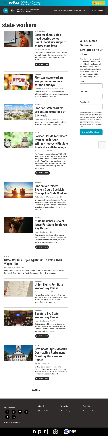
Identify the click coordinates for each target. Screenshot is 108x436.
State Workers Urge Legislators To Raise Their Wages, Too (33, 262)
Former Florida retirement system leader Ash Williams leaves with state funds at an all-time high (51, 141)
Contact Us (64, 406)
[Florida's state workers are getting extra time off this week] (18, 112)
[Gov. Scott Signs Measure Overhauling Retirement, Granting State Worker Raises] (18, 353)
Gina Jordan (38, 151)
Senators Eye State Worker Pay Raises (47, 315)
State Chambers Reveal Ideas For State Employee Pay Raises (51, 224)
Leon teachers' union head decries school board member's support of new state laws (50, 40)
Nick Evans (38, 364)
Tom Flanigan (39, 49)
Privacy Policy (65, 411)
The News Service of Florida (43, 88)
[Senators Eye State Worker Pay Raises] (18, 318)
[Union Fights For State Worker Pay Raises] (18, 289)
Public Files (86, 406)
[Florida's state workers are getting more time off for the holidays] (18, 82)
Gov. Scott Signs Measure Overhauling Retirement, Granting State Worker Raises (51, 354)
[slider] (15, 10)
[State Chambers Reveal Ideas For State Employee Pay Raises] (18, 225)
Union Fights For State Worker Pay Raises (49, 286)
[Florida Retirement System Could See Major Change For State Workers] (18, 190)
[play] (5, 10)
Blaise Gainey (39, 232)
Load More (36, 390)
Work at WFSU (43, 411)
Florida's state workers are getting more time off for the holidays (50, 81)
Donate (99, 3)
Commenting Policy (89, 411)
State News (38, 74)
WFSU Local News (40, 32)
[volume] (12, 10)
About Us (41, 406)
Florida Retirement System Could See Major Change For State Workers (51, 189)
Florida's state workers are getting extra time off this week (50, 111)
